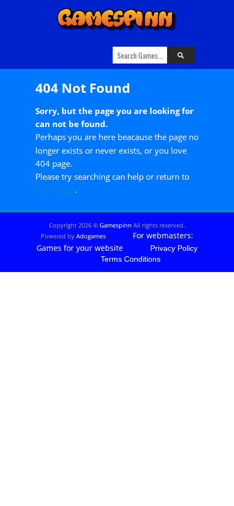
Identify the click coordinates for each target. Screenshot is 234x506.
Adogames (91, 236)
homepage (55, 189)
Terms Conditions (131, 259)
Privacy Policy (174, 248)
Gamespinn (116, 225)
